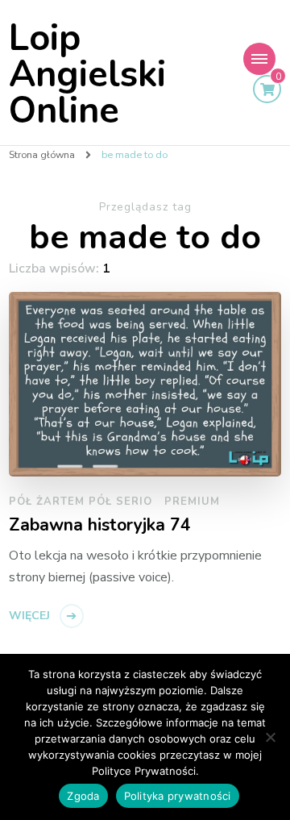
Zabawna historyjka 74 (100, 525)
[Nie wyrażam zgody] (270, 737)
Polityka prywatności (177, 795)
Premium (192, 501)
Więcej (29, 615)
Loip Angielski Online (87, 74)
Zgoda (83, 795)
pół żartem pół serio (80, 501)
